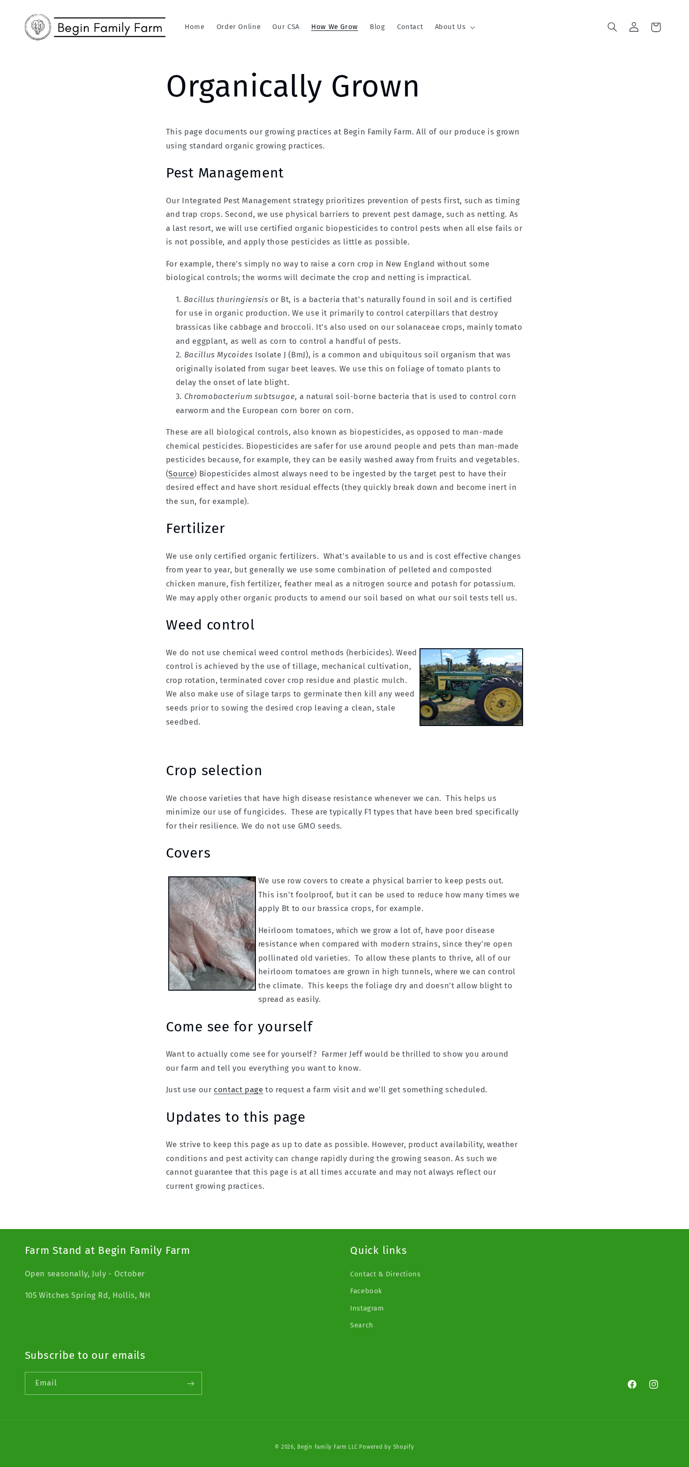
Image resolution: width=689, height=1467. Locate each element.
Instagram (367, 1308)
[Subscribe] (190, 1383)
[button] (454, 27)
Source (181, 473)
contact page (238, 1089)
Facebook (366, 1291)
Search (362, 1325)
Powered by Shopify (386, 1447)
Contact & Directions (385, 1274)
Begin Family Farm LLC (327, 1447)
